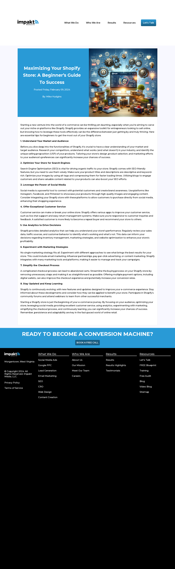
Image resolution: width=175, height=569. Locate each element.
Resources (147, 354)
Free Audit (145, 376)
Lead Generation (47, 370)
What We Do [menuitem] (71, 22)
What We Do (47, 354)
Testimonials (113, 370)
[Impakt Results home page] (12, 354)
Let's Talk (145, 360)
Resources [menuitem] (129, 22)
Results (111, 354)
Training (144, 370)
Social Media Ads (47, 360)
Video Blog (146, 386)
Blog (142, 381)
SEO (40, 381)
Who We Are (81, 354)
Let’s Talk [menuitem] (148, 22)
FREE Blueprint (148, 365)
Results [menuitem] (112, 22)
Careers (76, 376)
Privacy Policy (12, 382)
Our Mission (78, 365)
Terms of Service (13, 388)
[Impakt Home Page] (28, 23)
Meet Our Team (80, 370)
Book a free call (87, 342)
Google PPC (45, 365)
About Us (77, 360)
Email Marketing (47, 376)
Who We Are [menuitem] (93, 22)
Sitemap (144, 392)
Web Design (45, 392)
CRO (40, 386)
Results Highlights (116, 365)
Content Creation (47, 397)
